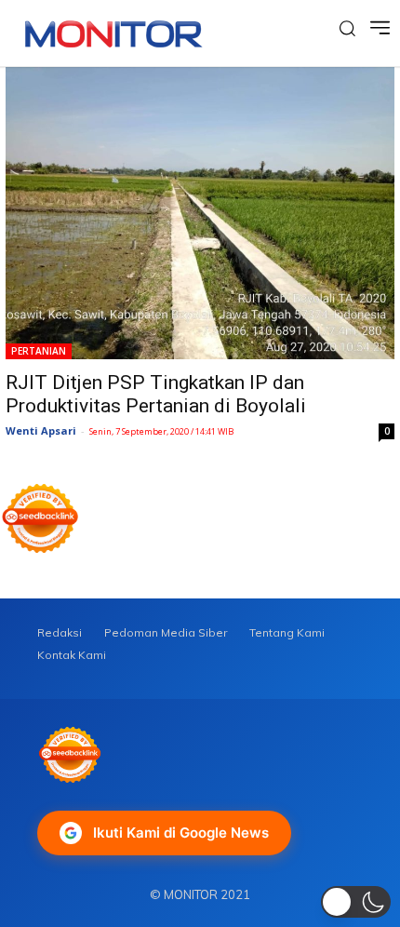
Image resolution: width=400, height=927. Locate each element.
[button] (356, 902)
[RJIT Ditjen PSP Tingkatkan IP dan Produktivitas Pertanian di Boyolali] (200, 213)
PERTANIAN (38, 350)
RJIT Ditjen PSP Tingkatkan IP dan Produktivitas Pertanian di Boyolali (156, 394)
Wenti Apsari (41, 430)
